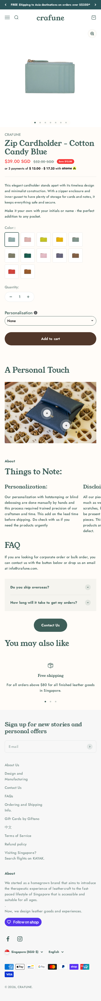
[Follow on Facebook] (8, 939)
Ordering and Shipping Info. (23, 807)
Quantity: (12, 287)
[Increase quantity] (28, 297)
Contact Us (50, 625)
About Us (12, 765)
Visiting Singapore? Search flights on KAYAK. (25, 855)
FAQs (9, 796)
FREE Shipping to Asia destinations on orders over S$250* (50, 5)
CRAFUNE (13, 134)
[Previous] (5, 4)
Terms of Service (18, 835)
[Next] (95, 4)
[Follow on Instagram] (20, 939)
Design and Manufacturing (16, 776)
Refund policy (16, 844)
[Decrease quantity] (11, 297)
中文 (8, 827)
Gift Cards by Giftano (22, 818)
